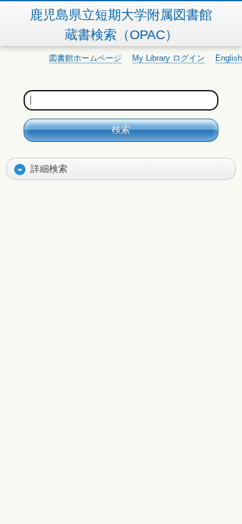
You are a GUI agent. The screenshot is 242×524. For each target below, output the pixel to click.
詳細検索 (49, 168)
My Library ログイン (168, 58)
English (228, 58)
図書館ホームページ (85, 58)
